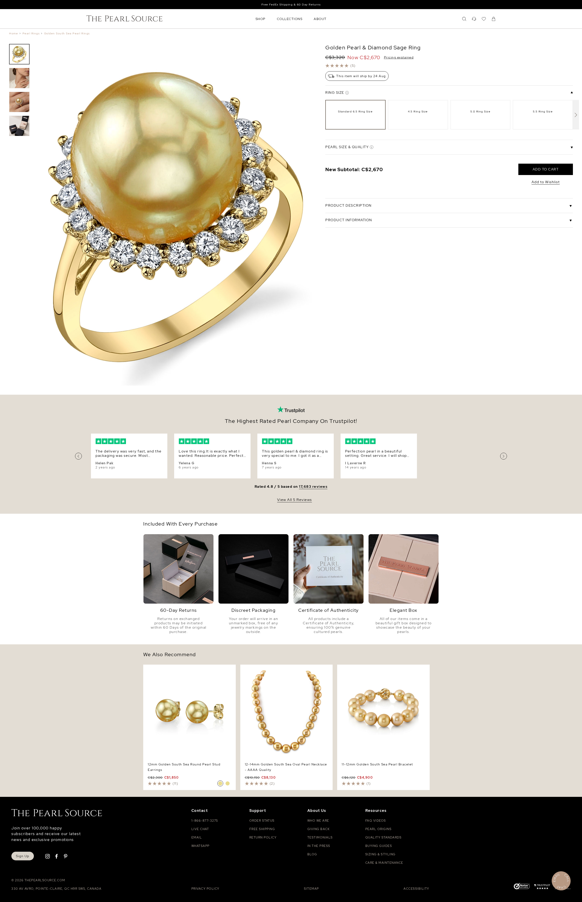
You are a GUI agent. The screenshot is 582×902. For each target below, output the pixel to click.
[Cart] (494, 19)
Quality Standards (383, 837)
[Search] (464, 19)
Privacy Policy (205, 889)
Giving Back (318, 829)
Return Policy (263, 837)
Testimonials (320, 837)
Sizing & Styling (380, 854)
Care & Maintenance (384, 863)
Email (196, 837)
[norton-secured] (522, 887)
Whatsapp (200, 846)
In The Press (318, 846)
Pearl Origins (378, 829)
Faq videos (375, 821)
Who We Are (318, 821)
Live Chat (200, 829)
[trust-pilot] (542, 887)
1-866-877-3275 (204, 821)
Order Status (262, 821)
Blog (312, 854)
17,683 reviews (313, 487)
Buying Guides (378, 846)
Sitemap (311, 889)
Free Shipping (262, 829)
